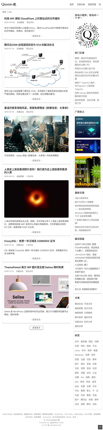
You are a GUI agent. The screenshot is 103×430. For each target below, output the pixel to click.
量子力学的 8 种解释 (84, 202)
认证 (95, 373)
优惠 (83, 386)
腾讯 (89, 404)
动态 (95, 404)
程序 (90, 350)
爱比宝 (78, 289)
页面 (77, 359)
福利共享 (88, 317)
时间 (95, 368)
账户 (77, 399)
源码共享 (79, 326)
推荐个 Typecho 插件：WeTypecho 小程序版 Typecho (85, 85)
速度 (83, 404)
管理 (83, 390)
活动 (77, 404)
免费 (87, 355)
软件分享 (88, 322)
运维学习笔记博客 (83, 244)
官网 (83, 368)
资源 (91, 399)
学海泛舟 (88, 304)
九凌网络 (79, 265)
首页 (72, 4)
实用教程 (88, 312)
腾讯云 (84, 399)
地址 (83, 346)
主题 (89, 386)
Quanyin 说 (55, 420)
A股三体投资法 (81, 198)
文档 (95, 395)
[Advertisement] (87, 172)
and (76, 381)
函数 (88, 377)
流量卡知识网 (81, 275)
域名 (83, 364)
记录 (77, 395)
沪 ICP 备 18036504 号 (51, 425)
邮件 (97, 399)
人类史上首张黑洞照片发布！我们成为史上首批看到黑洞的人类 (35, 171)
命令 (84, 350)
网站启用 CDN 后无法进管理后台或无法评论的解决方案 (87, 75)
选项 (94, 381)
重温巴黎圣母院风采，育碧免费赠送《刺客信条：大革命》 (37, 107)
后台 (77, 386)
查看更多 (36, 327)
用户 (77, 364)
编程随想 (79, 312)
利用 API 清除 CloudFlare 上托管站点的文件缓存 (32, 18)
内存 (83, 395)
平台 (77, 390)
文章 (77, 346)
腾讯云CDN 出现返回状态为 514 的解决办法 (29, 44)
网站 (91, 341)
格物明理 (79, 308)
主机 (77, 368)
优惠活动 (79, 322)
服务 (77, 373)
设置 (77, 377)
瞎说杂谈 (79, 304)
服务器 (84, 341)
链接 (89, 346)
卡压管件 (79, 268)
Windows (79, 355)
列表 (95, 364)
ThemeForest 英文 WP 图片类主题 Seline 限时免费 (34, 267)
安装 (89, 364)
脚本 (95, 359)
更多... (75, 417)
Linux (77, 350)
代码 (89, 359)
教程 (89, 395)
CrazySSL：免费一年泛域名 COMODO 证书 (29, 241)
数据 (96, 350)
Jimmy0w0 (80, 254)
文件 (77, 341)
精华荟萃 (79, 317)
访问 (89, 373)
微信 (94, 377)
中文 (95, 386)
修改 (82, 381)
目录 (89, 368)
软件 (93, 355)
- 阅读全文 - (36, 36)
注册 (83, 359)
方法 (95, 346)
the (82, 377)
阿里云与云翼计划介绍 (85, 68)
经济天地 (88, 308)
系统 (88, 381)
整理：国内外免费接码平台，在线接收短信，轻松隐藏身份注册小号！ (87, 61)
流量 (83, 373)
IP (93, 390)
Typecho (53, 422)
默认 (89, 390)
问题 (97, 341)
